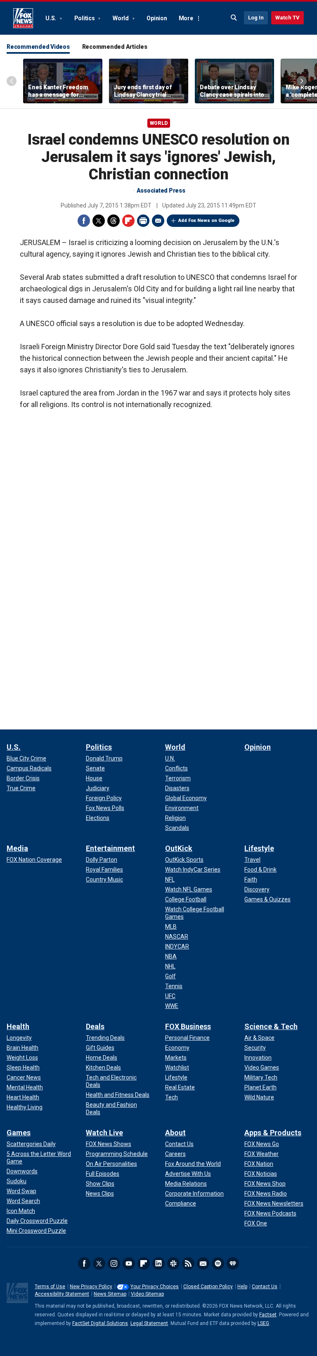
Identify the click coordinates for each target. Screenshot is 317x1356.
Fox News (23, 18)
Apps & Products (272, 1132)
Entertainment (110, 848)
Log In (256, 17)
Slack (173, 1263)
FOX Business (188, 1026)
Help (242, 1286)
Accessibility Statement (62, 1294)
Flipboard (128, 220)
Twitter (98, 220)
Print (143, 220)
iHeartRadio (233, 1263)
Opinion (157, 18)
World (121, 18)
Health (18, 1026)
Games (19, 1132)
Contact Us (264, 1286)
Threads (113, 220)
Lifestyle (259, 848)
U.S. (51, 18)
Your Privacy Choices (154, 1286)
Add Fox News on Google (206, 220)
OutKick (178, 848)
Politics (85, 18)
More (186, 18)
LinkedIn (158, 1263)
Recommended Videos (38, 46)
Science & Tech (271, 1026)
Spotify (218, 1263)
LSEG (263, 1323)
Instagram (114, 1263)
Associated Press (161, 190)
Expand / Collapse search (234, 17)
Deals (95, 1026)
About (175, 1132)
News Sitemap (110, 1294)
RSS (188, 1263)
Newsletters (203, 1263)
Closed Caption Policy (208, 1286)
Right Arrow (302, 81)
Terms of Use (50, 1286)
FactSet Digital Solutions (100, 1323)
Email (158, 220)
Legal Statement (149, 1323)
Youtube (129, 1263)
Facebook (84, 220)
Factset (268, 1315)
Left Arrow (12, 81)
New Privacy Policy (91, 1286)
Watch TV (287, 17)
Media (17, 848)
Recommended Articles (114, 46)
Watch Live (104, 1132)
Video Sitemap (147, 1294)
